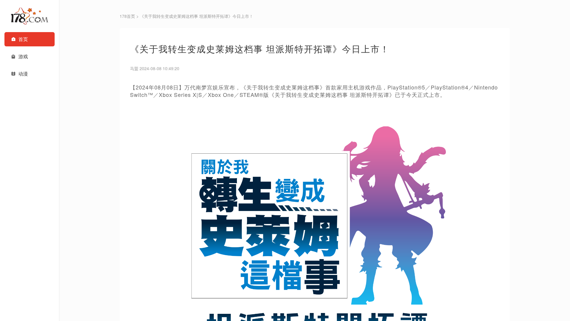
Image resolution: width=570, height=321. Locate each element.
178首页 (127, 16)
